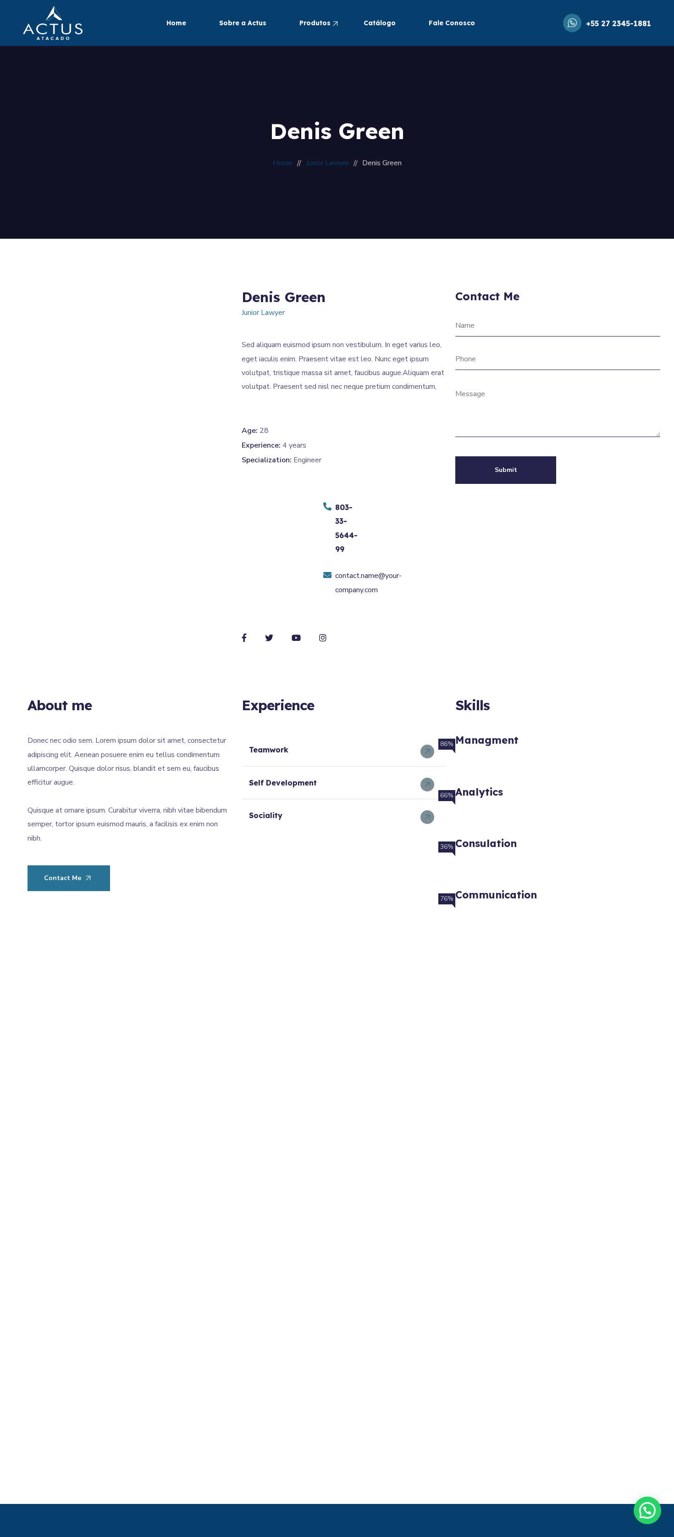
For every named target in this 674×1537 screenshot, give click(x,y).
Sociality (265, 815)
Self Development (283, 782)
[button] (344, 750)
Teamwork (268, 749)
